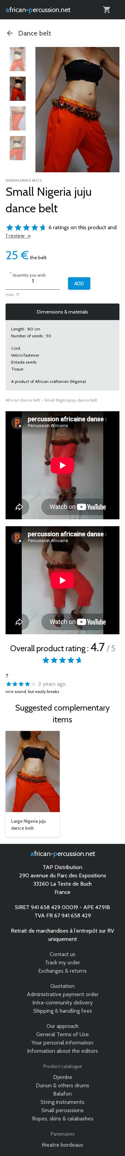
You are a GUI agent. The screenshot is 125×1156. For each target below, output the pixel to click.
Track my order (62, 962)
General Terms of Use (62, 1034)
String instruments (62, 1102)
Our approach (62, 1026)
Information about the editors (62, 1051)
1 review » (18, 235)
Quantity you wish (28, 274)
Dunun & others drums (62, 1085)
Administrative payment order (63, 994)
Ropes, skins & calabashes (62, 1118)
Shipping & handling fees (62, 1011)
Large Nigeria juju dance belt (28, 824)
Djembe (62, 1077)
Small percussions (62, 1110)
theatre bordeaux (62, 1144)
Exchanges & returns (62, 970)
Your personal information (62, 1042)
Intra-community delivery (62, 1002)
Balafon (62, 1093)
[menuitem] (18, 59)
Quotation (62, 986)
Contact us (62, 954)
